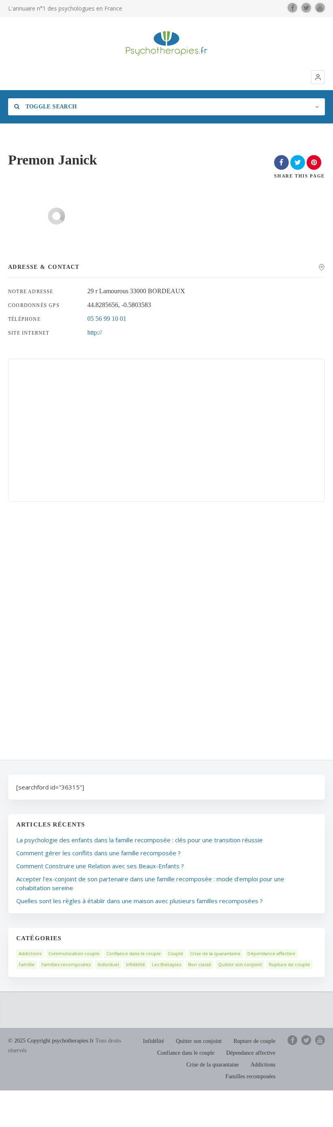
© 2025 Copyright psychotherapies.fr (51, 1041)
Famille (27, 964)
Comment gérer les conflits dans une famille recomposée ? (98, 853)
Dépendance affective (271, 953)
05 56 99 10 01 (106, 318)
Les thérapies (166, 964)
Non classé (199, 964)
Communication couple (73, 953)
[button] (318, 77)
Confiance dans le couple (133, 953)
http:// (94, 332)
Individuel (108, 964)
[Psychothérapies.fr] (166, 43)
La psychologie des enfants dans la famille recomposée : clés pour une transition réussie (139, 840)
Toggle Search (50, 107)
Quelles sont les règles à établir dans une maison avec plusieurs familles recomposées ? (139, 901)
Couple (175, 953)
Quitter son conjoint (240, 964)
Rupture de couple (289, 964)
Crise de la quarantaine (215, 953)
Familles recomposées (66, 964)
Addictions (30, 953)
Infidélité (135, 964)
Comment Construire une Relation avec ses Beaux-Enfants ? (100, 866)
